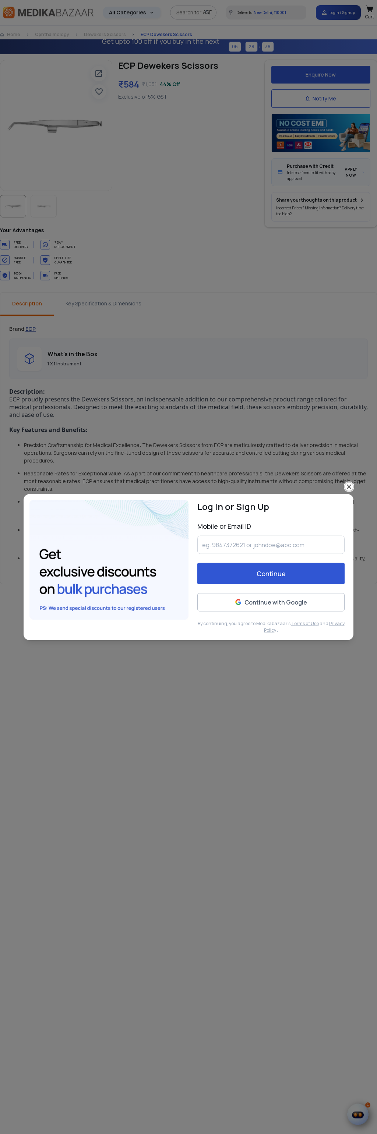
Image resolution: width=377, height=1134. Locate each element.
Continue (271, 573)
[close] (349, 486)
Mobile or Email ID (224, 525)
